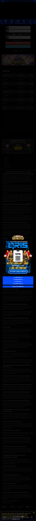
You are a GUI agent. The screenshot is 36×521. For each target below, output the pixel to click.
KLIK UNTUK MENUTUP (18, 286)
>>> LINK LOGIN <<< (18, 277)
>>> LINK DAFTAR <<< (18, 279)
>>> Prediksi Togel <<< (18, 283)
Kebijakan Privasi (16, 518)
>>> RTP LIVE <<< (18, 281)
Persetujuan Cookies (19, 516)
